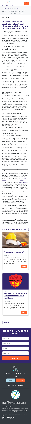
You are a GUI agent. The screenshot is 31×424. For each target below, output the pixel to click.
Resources (21, 384)
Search (20, 385)
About (9, 384)
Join (10, 380)
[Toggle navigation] (26, 3)
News (9, 8)
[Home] (8, 3)
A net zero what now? (14, 252)
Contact (4, 417)
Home (4, 8)
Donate (20, 380)
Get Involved (12, 385)
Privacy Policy (10, 417)
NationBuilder (10, 418)
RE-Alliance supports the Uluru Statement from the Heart (15, 295)
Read (24, 267)
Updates (16, 8)
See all (23, 229)
